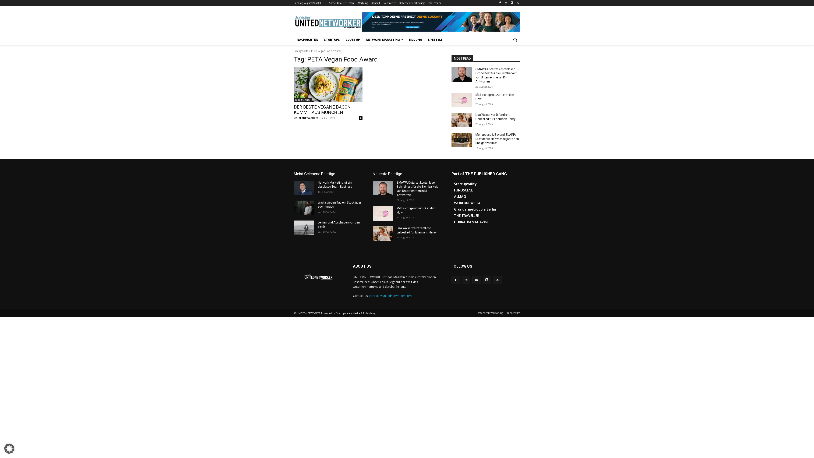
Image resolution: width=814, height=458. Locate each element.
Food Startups (303, 99)
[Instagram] (506, 3)
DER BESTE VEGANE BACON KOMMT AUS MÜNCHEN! (322, 110)
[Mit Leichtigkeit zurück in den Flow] (462, 100)
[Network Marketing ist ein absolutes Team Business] (304, 188)
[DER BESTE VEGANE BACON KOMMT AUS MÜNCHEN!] (328, 84)
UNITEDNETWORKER (306, 118)
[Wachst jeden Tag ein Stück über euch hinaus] (304, 208)
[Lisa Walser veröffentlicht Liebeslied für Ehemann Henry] (462, 120)
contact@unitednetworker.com (390, 296)
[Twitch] (511, 3)
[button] (515, 40)
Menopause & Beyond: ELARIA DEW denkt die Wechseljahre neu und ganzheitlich (497, 139)
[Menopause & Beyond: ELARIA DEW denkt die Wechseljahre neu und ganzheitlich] (462, 140)
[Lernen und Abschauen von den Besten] (304, 228)
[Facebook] (500, 3)
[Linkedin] (476, 280)
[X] (517, 3)
